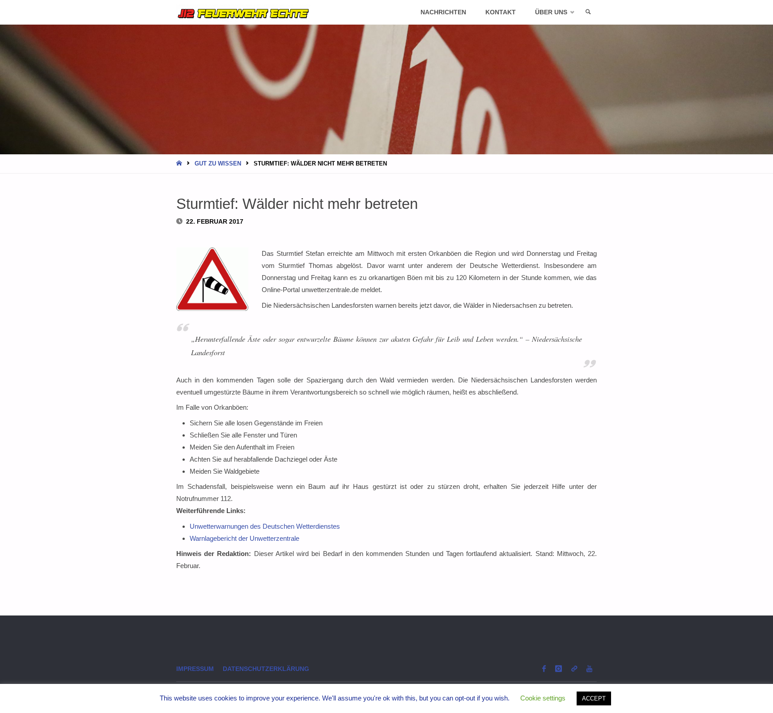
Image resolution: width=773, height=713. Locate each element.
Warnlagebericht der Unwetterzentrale (244, 538)
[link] (588, 12)
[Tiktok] (574, 668)
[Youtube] (589, 668)
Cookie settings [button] (542, 698)
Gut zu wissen (218, 163)
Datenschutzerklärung (266, 669)
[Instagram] (558, 668)
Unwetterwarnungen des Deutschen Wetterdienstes (265, 526)
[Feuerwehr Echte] (243, 12)
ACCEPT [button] (594, 698)
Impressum (195, 669)
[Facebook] (543, 668)
